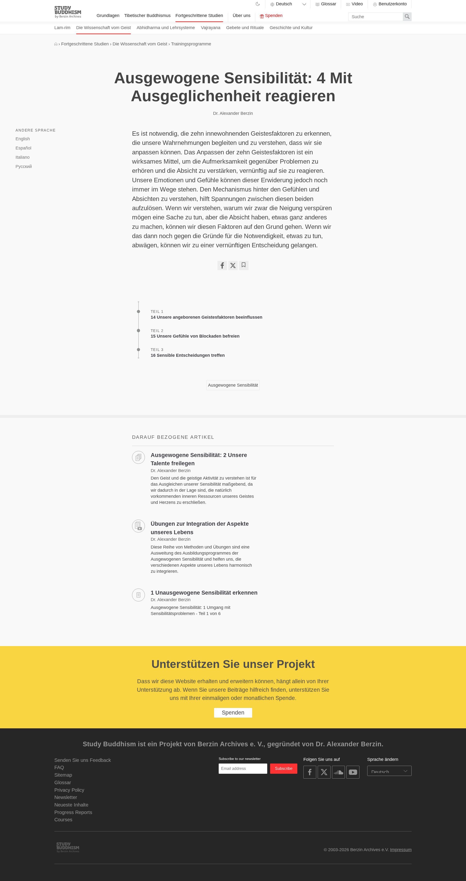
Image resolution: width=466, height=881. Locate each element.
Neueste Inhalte (71, 804)
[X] (233, 265)
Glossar (328, 3)
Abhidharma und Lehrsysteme (166, 27)
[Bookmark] (243, 265)
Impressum (401, 849)
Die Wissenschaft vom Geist (103, 27)
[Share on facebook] (222, 265)
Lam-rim (62, 27)
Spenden (273, 15)
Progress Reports (73, 812)
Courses (63, 819)
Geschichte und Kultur (291, 27)
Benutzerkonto (392, 3)
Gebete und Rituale (245, 27)
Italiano (23, 157)
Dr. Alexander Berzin (233, 113)
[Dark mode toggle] (257, 4)
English (23, 138)
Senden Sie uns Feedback (82, 760)
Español (23, 148)
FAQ (59, 767)
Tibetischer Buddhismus (147, 15)
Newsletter (65, 797)
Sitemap (63, 775)
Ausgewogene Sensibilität (233, 385)
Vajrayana (210, 27)
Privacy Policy (69, 790)
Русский (24, 166)
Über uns (241, 15)
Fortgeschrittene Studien (199, 15)
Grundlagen (108, 15)
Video (356, 3)
